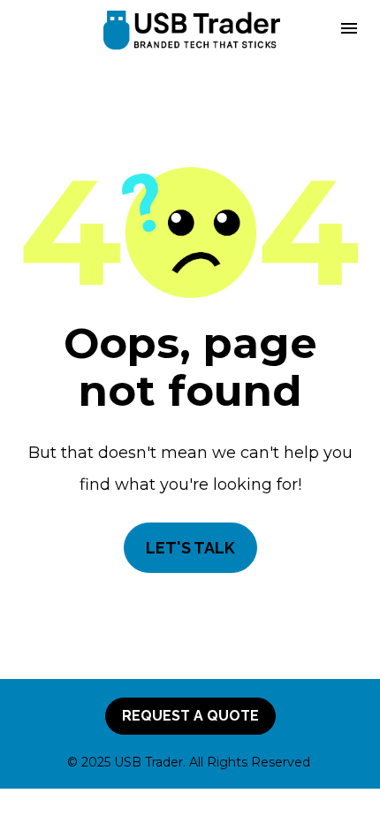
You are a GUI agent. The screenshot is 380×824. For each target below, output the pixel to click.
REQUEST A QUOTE (190, 715)
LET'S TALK (190, 547)
